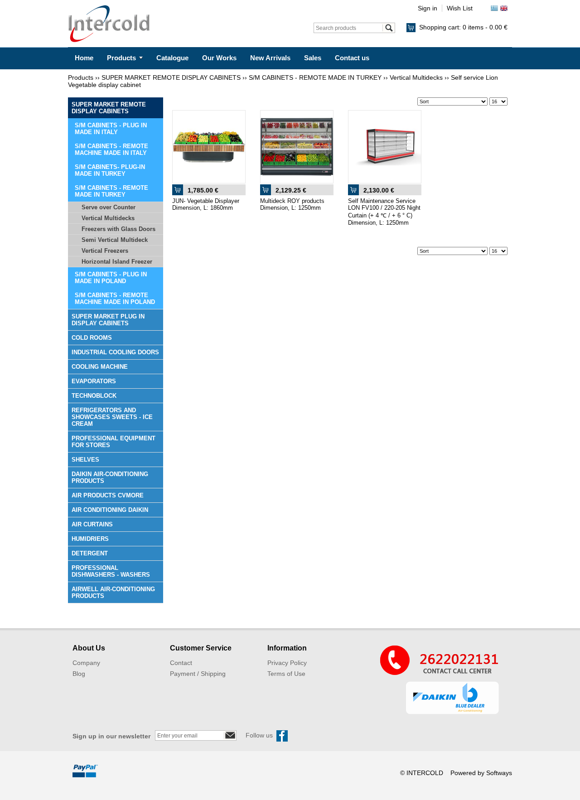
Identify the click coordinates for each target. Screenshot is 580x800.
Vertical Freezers (105, 250)
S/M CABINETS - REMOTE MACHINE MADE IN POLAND (115, 298)
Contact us (352, 58)
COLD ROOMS (92, 337)
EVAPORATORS (94, 381)
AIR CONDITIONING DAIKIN (110, 509)
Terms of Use (286, 673)
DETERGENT (90, 553)
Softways (499, 772)
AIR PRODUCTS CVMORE (108, 495)
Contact (181, 662)
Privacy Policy (287, 662)
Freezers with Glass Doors (118, 229)
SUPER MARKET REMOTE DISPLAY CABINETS (171, 77)
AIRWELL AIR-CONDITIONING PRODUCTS (113, 592)
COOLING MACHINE (100, 366)
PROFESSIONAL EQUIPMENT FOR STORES (113, 441)
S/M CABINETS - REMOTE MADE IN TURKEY (315, 77)
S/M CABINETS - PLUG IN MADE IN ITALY (111, 128)
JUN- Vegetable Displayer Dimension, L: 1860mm (205, 204)
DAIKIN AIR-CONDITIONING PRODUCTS (110, 477)
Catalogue (172, 58)
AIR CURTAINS (92, 524)
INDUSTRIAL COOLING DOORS (115, 352)
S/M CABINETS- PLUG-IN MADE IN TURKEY (110, 170)
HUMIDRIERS (90, 538)
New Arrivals (270, 58)
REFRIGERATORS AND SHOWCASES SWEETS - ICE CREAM (112, 417)
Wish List (460, 8)
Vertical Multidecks (416, 77)
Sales (312, 58)
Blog (78, 673)
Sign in (427, 8)
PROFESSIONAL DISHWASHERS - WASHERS (111, 571)
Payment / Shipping (198, 673)
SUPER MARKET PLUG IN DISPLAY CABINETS (108, 320)
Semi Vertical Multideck (115, 239)
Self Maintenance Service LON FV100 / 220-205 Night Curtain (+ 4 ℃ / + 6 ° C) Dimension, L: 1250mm (384, 212)
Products (121, 58)
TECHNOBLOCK (94, 395)
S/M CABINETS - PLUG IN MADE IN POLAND (111, 277)
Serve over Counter (108, 207)
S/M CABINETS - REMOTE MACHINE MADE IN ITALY (111, 149)
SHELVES (85, 459)
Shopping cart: (463, 27)
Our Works (219, 58)
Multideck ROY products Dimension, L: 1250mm (292, 204)
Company (86, 662)
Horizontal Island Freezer (117, 261)
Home (84, 58)
